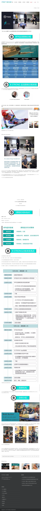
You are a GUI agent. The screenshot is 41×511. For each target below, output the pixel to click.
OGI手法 (3, 495)
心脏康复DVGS (4, 499)
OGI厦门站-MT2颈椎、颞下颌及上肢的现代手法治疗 (29, 483)
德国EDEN (3, 497)
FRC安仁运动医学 (4, 493)
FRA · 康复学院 (4, 489)
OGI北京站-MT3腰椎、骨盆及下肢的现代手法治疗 (29, 481)
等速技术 (3, 503)
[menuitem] (12, 2)
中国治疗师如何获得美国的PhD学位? (27, 485)
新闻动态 (3, 501)
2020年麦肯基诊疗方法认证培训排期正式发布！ (29, 477)
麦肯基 (3, 505)
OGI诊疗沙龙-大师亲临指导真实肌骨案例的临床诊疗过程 (30, 479)
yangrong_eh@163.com (6, 479)
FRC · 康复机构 (4, 491)
